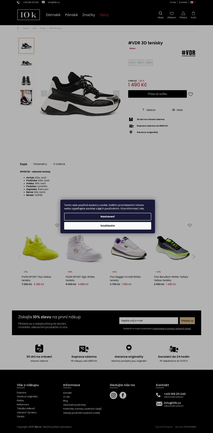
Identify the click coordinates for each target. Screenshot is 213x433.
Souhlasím (107, 226)
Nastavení (108, 216)
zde (141, 208)
